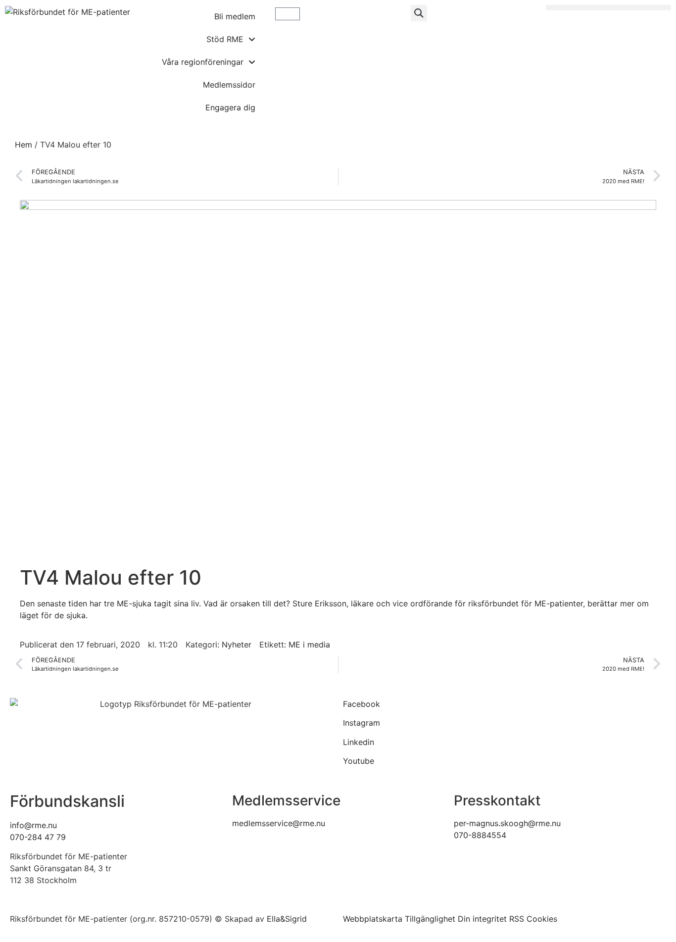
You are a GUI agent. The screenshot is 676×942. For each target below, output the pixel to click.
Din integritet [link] (482, 919)
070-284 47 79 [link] (38, 837)
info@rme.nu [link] (33, 825)
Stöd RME (224, 39)
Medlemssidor (229, 85)
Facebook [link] (361, 704)
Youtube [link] (358, 761)
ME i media (309, 644)
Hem (23, 144)
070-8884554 (480, 835)
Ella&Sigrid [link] (287, 919)
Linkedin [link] (358, 742)
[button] (419, 13)
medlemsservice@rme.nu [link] (278, 823)
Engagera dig (230, 107)
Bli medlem (234, 16)
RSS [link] (516, 919)
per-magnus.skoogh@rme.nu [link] (507, 823)
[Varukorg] (287, 13)
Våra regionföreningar (202, 62)
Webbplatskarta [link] (372, 919)
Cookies (542, 919)
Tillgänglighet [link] (430, 919)
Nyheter (236, 644)
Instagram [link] (361, 723)
